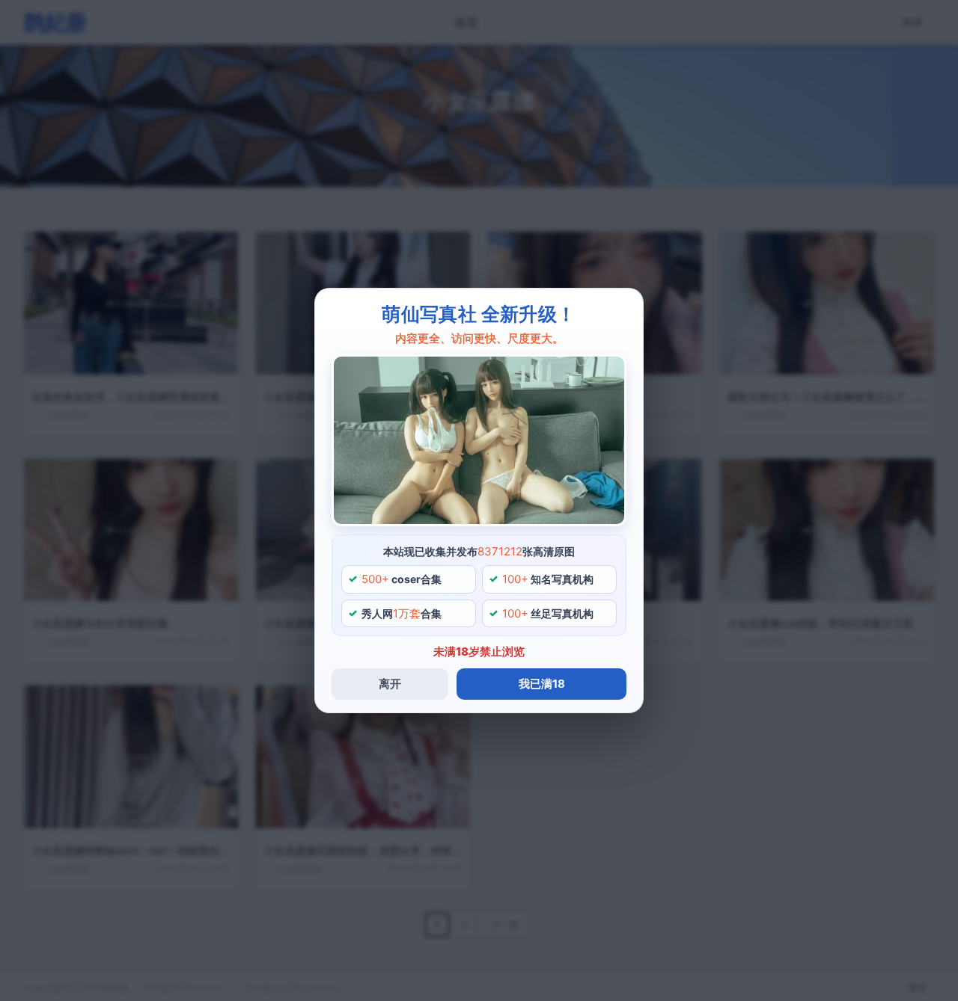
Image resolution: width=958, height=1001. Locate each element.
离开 (390, 684)
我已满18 (542, 684)
